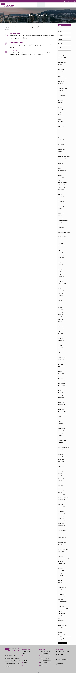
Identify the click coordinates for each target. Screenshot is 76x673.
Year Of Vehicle (61, 35)
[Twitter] (74, 1)
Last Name (60, 43)
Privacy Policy (58, 661)
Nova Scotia (25, 660)
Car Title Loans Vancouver (45, 651)
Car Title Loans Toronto (44, 658)
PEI (23, 658)
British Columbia (26, 651)
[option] (64, 55)
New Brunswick (26, 662)
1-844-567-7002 (68, 1)
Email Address (61, 47)
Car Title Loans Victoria (44, 653)
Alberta (24, 653)
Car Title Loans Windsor (45, 665)
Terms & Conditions (59, 663)
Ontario (24, 655)
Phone (59, 51)
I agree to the (63, 639)
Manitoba (25, 665)
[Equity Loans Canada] (8, 4)
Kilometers (60, 31)
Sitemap (57, 664)
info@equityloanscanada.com (62, 659)
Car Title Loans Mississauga (45, 660)
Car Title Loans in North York (45, 662)
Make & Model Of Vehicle (63, 27)
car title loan (10, 26)
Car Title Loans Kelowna (45, 655)
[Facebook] (73, 1)
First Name (60, 39)
